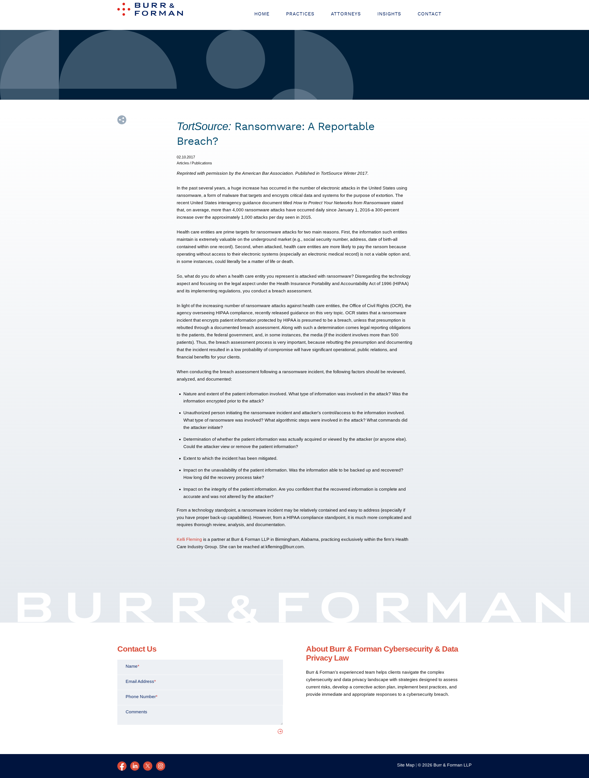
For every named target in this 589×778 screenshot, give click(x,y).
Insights (389, 14)
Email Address (141, 681)
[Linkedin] (134, 766)
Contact (430, 14)
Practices (300, 14)
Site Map (406, 765)
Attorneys (346, 14)
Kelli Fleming (189, 539)
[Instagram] (160, 766)
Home (261, 14)
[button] (121, 119)
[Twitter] (147, 766)
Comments (136, 711)
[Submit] (280, 732)
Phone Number (141, 696)
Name (132, 666)
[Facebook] (122, 766)
